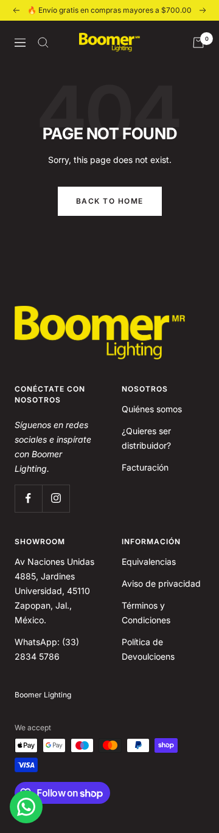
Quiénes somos (152, 409)
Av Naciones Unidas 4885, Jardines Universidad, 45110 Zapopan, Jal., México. (54, 590)
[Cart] (198, 42)
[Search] (43, 42)
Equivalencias (149, 561)
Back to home (110, 201)
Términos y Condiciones (146, 612)
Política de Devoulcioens (148, 649)
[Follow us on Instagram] (55, 498)
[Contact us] (26, 806)
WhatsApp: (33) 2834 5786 (47, 649)
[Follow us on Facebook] (28, 498)
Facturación (145, 467)
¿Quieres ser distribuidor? (146, 438)
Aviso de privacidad (161, 583)
